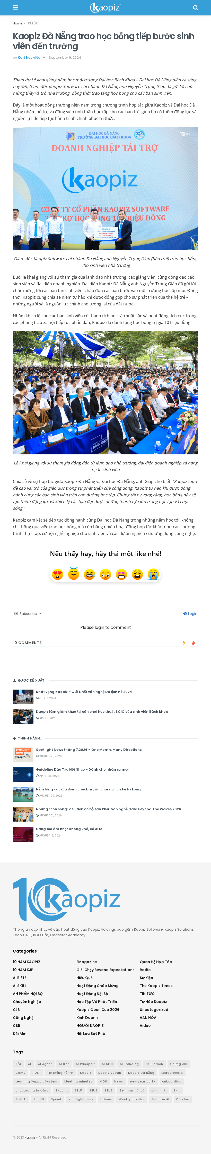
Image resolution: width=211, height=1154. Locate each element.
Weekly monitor (132, 1099)
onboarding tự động (32, 1090)
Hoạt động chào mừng (97, 985)
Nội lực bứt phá (90, 1033)
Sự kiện (146, 977)
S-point (62, 1090)
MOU (103, 1081)
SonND (38, 1099)
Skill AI (21, 1099)
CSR (16, 1025)
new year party (142, 1081)
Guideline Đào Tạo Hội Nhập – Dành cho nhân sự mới (82, 769)
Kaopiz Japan (109, 1073)
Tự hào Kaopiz (153, 1001)
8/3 (18, 1064)
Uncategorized (154, 1009)
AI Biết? (20, 977)
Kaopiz (85, 1073)
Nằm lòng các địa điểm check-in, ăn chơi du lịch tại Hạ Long (88, 789)
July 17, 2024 (47, 698)
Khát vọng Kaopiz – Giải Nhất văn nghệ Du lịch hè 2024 (84, 691)
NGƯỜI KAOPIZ (90, 1025)
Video (145, 1025)
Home (17, 23)
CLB (16, 1009)
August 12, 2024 (50, 836)
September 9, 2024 (65, 57)
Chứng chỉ (178, 1064)
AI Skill (107, 1064)
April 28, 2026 (49, 776)
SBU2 (93, 1090)
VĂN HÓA (148, 1017)
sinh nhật (159, 1090)
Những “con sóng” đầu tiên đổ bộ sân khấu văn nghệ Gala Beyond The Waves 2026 (108, 809)
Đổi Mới (20, 1033)
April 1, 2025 (48, 718)
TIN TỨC (32, 23)
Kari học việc (29, 57)
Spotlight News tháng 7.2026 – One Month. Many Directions (89, 749)
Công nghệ (23, 1017)
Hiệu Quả (84, 977)
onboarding (172, 1081)
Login (192, 613)
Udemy (106, 1099)
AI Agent (45, 1064)
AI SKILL (20, 985)
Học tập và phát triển (96, 1001)
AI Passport (85, 1064)
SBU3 (108, 1090)
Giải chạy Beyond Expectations (105, 969)
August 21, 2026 (50, 756)
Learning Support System (36, 1081)
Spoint (56, 1099)
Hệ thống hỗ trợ (60, 1073)
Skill (177, 1090)
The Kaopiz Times (156, 985)
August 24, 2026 (51, 796)
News (118, 1081)
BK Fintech (154, 1064)
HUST (36, 1073)
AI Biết (64, 1064)
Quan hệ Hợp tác (156, 961)
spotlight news (80, 1099)
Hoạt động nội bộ (92, 993)
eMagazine (86, 961)
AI (29, 1064)
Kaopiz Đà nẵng (141, 1073)
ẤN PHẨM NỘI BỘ (28, 993)
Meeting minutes (78, 1081)
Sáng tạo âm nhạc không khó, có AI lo (69, 828)
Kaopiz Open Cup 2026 (97, 1009)
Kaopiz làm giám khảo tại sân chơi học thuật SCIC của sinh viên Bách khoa (102, 711)
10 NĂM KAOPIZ (26, 961)
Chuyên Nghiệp (27, 1001)
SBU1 (78, 1090)
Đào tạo (182, 1099)
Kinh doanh (87, 1017)
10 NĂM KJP (23, 969)
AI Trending (129, 1064)
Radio (145, 969)
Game (20, 1073)
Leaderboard (172, 1073)
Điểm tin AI (160, 1099)
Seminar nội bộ (132, 1090)
